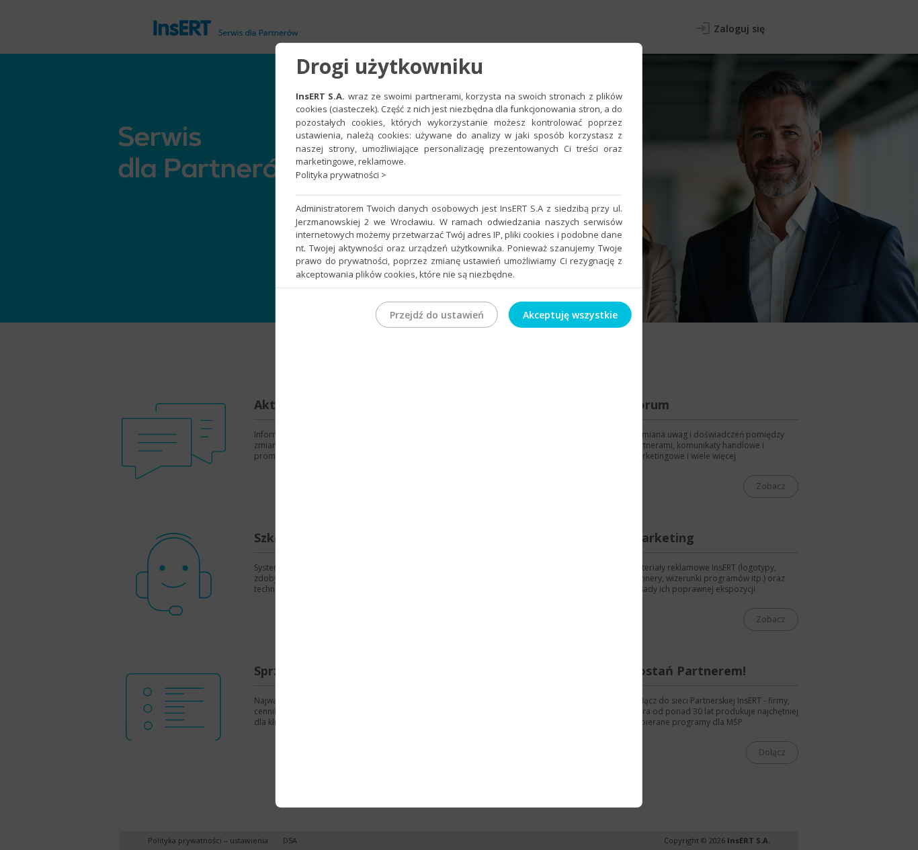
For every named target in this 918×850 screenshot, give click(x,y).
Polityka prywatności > (341, 174)
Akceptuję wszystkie (570, 314)
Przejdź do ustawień (437, 314)
